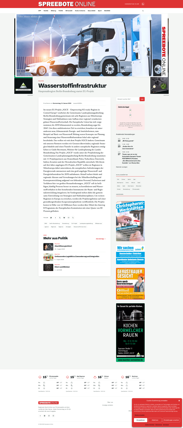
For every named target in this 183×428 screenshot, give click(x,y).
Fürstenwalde (135, 189)
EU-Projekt (74, 223)
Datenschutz (158, 424)
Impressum (166, 424)
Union (127, 182)
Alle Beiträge (100, 239)
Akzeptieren (140, 420)
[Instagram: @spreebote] (49, 416)
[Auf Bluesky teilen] (64, 217)
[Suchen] (143, 10)
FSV (118, 179)
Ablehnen (155, 420)
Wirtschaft (68, 11)
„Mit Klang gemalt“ (128, 141)
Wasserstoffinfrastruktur (80, 226)
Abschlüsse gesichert (63, 246)
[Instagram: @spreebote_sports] (53, 416)
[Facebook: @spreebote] (40, 416)
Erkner (123, 179)
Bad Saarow (120, 182)
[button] (179, 401)
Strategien (68, 226)
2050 (45, 223)
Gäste (118, 186)
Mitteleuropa (98, 223)
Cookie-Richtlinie (149, 424)
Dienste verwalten (139, 415)
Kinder (119, 189)
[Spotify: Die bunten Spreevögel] (44, 416)
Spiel (124, 186)
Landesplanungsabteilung (86, 223)
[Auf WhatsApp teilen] (51, 217)
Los (142, 99)
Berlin (129, 179)
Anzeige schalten (107, 405)
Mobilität (107, 11)
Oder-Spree (131, 186)
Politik (61, 11)
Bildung (53, 11)
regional (46, 226)
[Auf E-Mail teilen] (68, 217)
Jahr (134, 179)
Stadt (139, 182)
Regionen (61, 226)
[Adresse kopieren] (73, 217)
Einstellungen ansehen (171, 420)
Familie (46, 11)
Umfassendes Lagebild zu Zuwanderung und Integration (77, 256)
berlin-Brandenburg (55, 223)
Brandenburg (65, 223)
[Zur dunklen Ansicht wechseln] (143, 4)
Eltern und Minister (62, 267)
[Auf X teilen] (60, 217)
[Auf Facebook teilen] (55, 217)
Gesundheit (91, 11)
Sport (100, 11)
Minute (133, 182)
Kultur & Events (80, 11)
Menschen (138, 186)
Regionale (53, 226)
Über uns (110, 402)
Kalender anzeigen (121, 167)
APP (39, 11)
